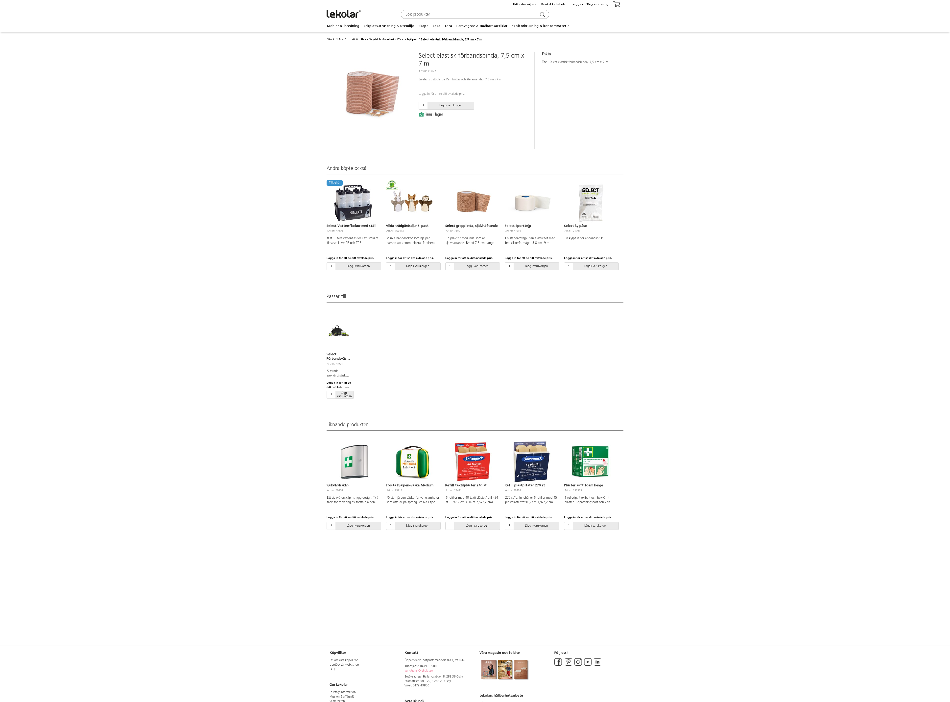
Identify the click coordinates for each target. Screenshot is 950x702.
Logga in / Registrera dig (590, 4)
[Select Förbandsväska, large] (338, 330)
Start (330, 39)
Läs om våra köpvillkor (344, 660)
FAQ (332, 669)
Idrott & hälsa (356, 39)
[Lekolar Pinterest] (568, 664)
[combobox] (474, 14)
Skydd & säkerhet (381, 39)
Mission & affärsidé (342, 696)
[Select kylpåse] (591, 202)
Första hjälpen (407, 39)
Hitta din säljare (525, 4)
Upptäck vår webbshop (344, 664)
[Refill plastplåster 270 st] (531, 462)
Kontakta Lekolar (554, 4)
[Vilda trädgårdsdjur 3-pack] (412, 202)
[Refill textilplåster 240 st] (472, 462)
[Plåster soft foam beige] (591, 462)
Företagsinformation (343, 692)
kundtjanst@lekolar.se (418, 670)
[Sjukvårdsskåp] (353, 462)
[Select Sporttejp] (531, 202)
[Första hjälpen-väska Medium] (412, 462)
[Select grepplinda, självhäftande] (472, 202)
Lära (340, 39)
